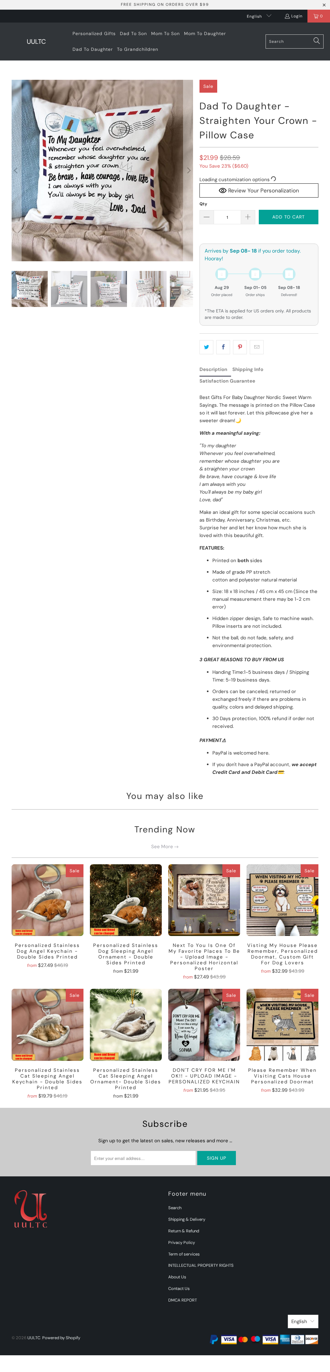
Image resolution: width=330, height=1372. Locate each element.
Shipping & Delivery (186, 1219)
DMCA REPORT (182, 1300)
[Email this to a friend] (257, 347)
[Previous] (16, 170)
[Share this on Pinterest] (240, 347)
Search (174, 1207)
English (255, 16)
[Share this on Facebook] (223, 347)
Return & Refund (183, 1231)
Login (297, 16)
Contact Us (179, 1288)
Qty (203, 204)
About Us (177, 1277)
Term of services (184, 1254)
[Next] (188, 170)
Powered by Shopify (61, 1337)
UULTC (33, 1337)
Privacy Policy (181, 1242)
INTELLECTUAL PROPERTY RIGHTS (201, 1265)
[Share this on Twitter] (206, 347)
